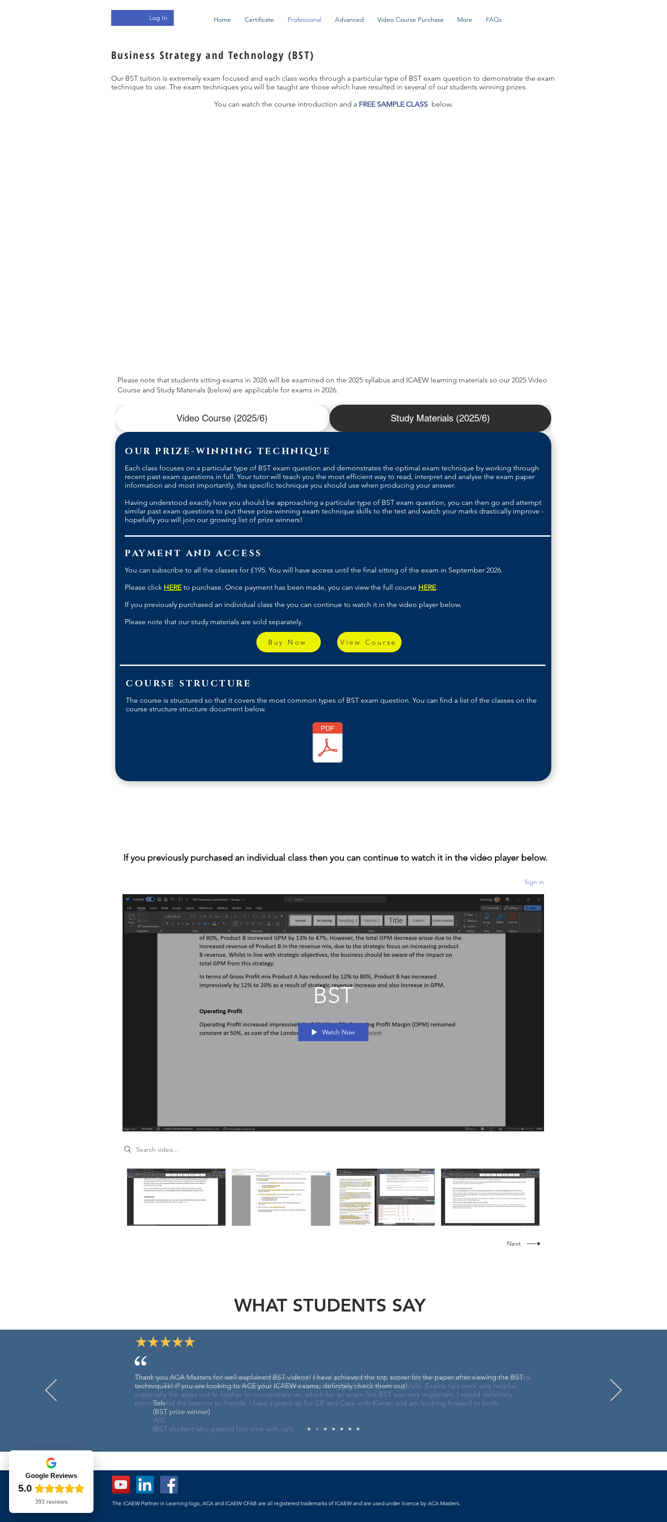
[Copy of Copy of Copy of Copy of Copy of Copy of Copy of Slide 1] (341, 1429)
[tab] (222, 418)
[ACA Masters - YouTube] (121, 1484)
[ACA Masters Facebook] (169, 1484)
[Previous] (51, 1391)
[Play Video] (176, 1197)
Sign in (534, 882)
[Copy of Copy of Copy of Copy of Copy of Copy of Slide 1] (333, 1429)
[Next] (616, 1391)
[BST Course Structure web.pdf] (327, 743)
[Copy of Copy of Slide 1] (309, 1429)
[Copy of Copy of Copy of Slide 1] (317, 1429)
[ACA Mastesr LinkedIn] (145, 1484)
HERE (172, 587)
